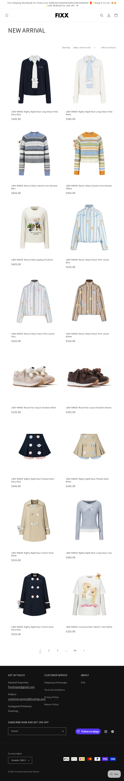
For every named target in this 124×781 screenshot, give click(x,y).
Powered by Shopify (31, 771)
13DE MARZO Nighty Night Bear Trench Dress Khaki (32, 554)
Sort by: (66, 47)
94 (75, 650)
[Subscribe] (62, 731)
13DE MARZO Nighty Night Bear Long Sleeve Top (89, 553)
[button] (6, 15)
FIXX (83, 682)
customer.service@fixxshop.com (27, 699)
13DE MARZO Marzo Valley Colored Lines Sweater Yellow (89, 187)
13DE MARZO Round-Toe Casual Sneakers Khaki (33, 407)
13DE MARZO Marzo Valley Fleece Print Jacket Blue (87, 261)
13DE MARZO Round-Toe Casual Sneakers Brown (88, 407)
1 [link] (40, 650)
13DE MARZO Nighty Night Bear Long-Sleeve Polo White (89, 113)
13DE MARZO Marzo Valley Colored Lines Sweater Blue (34, 187)
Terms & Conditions (54, 689)
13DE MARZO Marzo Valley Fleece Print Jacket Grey (32, 335)
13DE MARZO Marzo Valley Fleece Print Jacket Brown (87, 335)
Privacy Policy (51, 697)
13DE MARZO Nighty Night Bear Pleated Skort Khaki (87, 480)
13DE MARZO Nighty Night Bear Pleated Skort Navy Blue (32, 480)
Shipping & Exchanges (55, 682)
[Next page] (83, 650)
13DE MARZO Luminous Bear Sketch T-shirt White (89, 627)
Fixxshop (18, 771)
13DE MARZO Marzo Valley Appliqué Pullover (32, 259)
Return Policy (51, 704)
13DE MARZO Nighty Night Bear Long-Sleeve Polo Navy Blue (34, 113)
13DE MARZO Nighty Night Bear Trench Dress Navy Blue (32, 628)
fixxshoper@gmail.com (21, 687)
